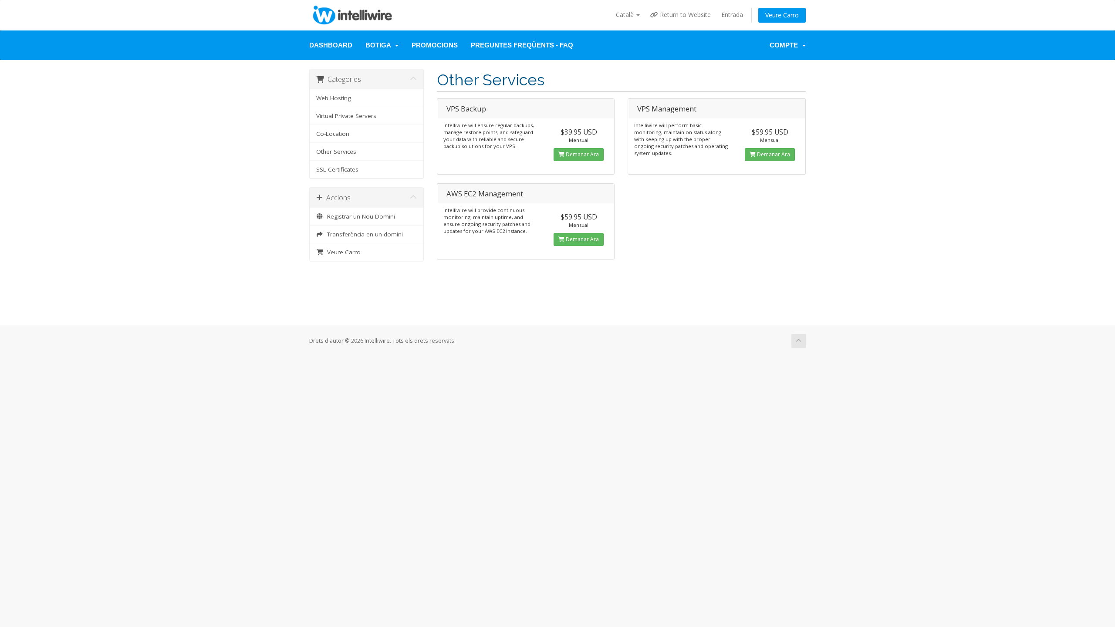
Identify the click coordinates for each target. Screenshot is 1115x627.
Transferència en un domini (363, 234)
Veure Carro (782, 15)
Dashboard (330, 45)
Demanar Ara (581, 154)
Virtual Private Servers (346, 116)
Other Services (336, 151)
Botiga (379, 45)
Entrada (732, 14)
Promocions (435, 45)
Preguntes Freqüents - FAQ (522, 45)
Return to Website (684, 14)
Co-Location (332, 134)
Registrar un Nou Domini (359, 216)
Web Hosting (333, 98)
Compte (785, 45)
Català (625, 14)
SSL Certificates (337, 169)
